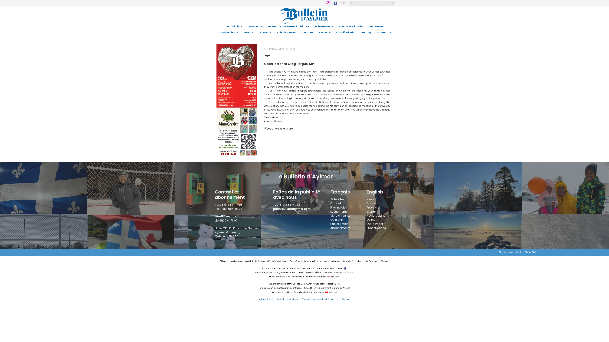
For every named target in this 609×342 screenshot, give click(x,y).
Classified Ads (345, 32)
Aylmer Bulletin (266, 299)
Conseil (335, 203)
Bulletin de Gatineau (288, 299)
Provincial (373, 207)
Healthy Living (376, 216)
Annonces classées (351, 26)
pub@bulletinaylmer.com (292, 209)
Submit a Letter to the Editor (295, 32)
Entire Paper (375, 224)
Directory (365, 32)
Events (323, 32)
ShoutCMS (531, 252)
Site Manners (506, 252)
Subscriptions (376, 228)
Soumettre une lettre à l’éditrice (288, 26)
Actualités (232, 26)
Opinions (253, 26)
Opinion (263, 32)
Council (372, 203)
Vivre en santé (340, 216)
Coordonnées (226, 32)
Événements (323, 26)
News (246, 32)
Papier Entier (339, 224)
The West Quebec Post (314, 299)
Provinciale (338, 207)
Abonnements (340, 228)
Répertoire (376, 26)
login (343, 2)
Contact (382, 32)
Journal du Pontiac (340, 299)
